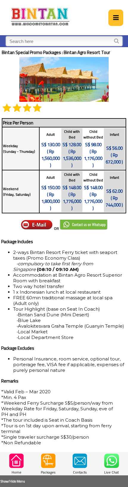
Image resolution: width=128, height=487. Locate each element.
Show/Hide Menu (13, 481)
